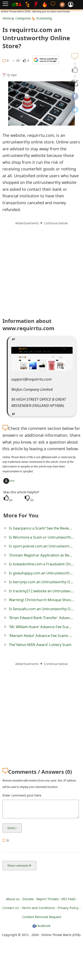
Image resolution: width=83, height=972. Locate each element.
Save (11, 480)
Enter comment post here (21, 795)
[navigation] (74, 69)
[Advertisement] (41, 267)
